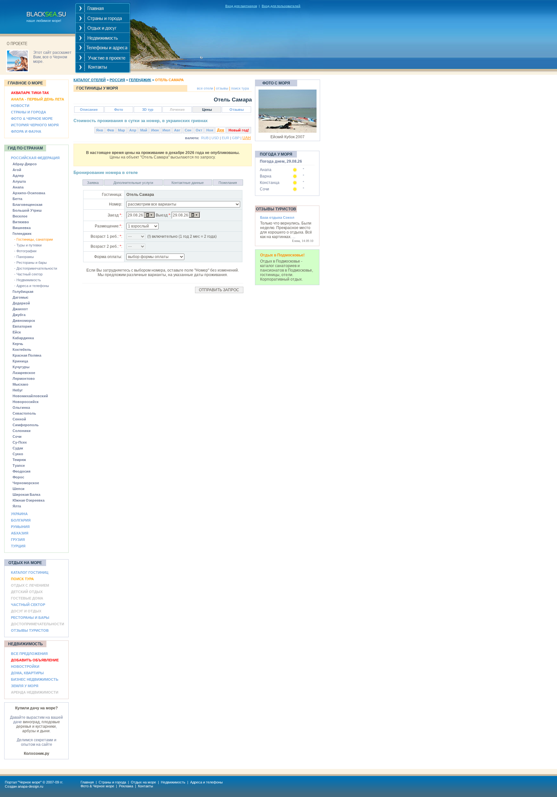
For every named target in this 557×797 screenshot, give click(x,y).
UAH (246, 138)
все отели (205, 88)
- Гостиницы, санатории (33, 239)
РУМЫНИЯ (20, 527)
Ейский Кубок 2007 (287, 137)
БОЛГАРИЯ (21, 520)
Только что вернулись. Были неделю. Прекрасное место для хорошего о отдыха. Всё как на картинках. (286, 230)
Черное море (29, 782)
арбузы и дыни (36, 731)
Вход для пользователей (281, 6)
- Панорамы (24, 257)
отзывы (221, 88)
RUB (205, 138)
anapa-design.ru (30, 786)
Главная (87, 782)
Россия (117, 80)
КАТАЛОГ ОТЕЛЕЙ (89, 80)
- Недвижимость (27, 280)
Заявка (93, 183)
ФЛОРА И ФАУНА (26, 131)
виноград (31, 722)
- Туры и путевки (28, 245)
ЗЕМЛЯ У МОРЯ (24, 686)
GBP (235, 138)
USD (215, 138)
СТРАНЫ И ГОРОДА (28, 112)
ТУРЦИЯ (18, 546)
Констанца (269, 182)
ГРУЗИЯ (18, 540)
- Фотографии (25, 251)
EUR (225, 138)
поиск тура (239, 88)
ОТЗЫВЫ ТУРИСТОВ (30, 630)
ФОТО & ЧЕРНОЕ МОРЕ (32, 118)
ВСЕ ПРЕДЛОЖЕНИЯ (29, 654)
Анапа (265, 170)
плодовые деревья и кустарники (38, 724)
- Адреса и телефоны (31, 286)
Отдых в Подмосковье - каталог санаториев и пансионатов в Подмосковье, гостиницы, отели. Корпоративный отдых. (286, 270)
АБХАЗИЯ (19, 533)
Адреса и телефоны (206, 782)
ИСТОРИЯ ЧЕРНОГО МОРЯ (35, 125)
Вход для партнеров (241, 6)
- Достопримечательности (35, 268)
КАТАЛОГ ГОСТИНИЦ (29, 572)
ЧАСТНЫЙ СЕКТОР (28, 605)
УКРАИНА (19, 514)
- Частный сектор (28, 274)
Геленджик (140, 80)
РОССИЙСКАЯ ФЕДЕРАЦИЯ (35, 158)
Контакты (145, 786)
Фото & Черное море (97, 786)
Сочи (264, 189)
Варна (265, 176)
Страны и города (112, 782)
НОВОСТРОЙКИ (25, 666)
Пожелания (228, 183)
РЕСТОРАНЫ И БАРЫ (30, 617)
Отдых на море (143, 782)
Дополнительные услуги (133, 183)
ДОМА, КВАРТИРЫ (27, 673)
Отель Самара (169, 80)
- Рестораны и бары (30, 262)
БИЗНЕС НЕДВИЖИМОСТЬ (34, 679)
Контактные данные (187, 183)
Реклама (126, 786)
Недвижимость (173, 782)
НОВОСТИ (20, 106)
